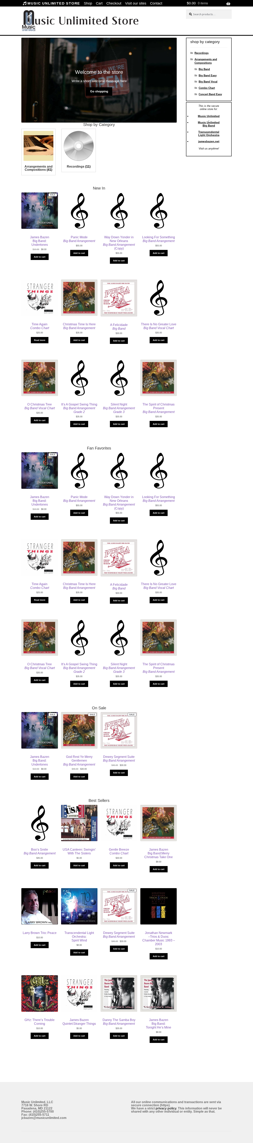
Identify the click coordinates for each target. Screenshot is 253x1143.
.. (22, 36)
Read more (39, 340)
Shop (88, 3)
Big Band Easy (208, 75)
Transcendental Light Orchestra (208, 133)
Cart (99, 3)
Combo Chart (207, 87)
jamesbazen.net (208, 141)
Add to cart (39, 257)
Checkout (113, 3)
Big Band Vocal (208, 81)
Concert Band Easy (210, 94)
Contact (156, 3)
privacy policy (166, 1108)
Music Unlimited (209, 116)
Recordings (201, 53)
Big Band (204, 69)
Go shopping (99, 91)
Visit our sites (135, 3)
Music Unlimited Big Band (209, 124)
